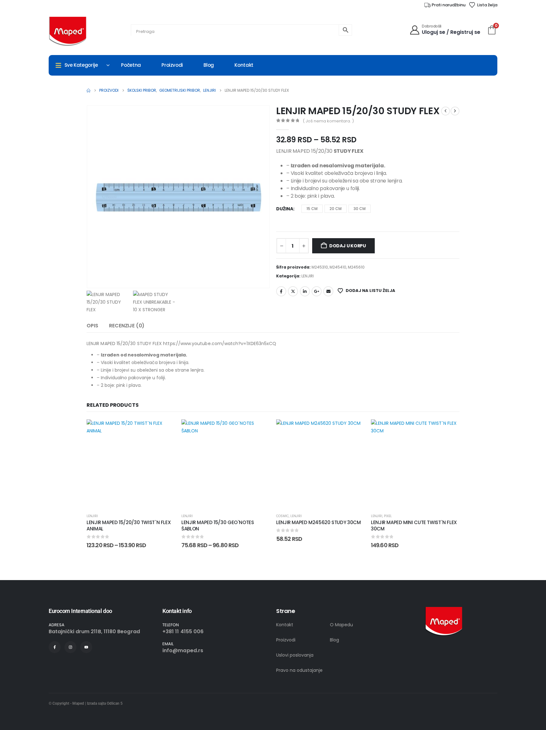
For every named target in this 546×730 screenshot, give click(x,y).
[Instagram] (70, 647)
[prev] (445, 111)
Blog (208, 65)
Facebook (281, 291)
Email (328, 291)
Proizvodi (172, 65)
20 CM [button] (336, 208)
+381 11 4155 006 (182, 631)
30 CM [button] (360, 208)
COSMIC (282, 516)
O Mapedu (341, 625)
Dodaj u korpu (347, 246)
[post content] (131, 463)
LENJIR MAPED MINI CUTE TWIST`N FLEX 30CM (414, 525)
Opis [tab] (92, 325)
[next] (455, 111)
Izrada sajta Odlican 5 (105, 703)
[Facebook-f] (55, 647)
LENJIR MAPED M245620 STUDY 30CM (318, 522)
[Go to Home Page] (88, 90)
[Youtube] (86, 647)
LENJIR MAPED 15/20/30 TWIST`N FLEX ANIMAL (129, 525)
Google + (317, 291)
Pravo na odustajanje (299, 670)
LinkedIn (305, 291)
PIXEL (388, 516)
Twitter (293, 291)
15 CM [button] (312, 208)
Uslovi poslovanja (294, 655)
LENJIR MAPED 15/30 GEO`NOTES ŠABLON (217, 525)
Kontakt (243, 65)
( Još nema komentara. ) (328, 121)
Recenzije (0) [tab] (126, 325)
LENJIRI (307, 276)
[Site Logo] (68, 31)
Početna (131, 65)
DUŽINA (284, 209)
